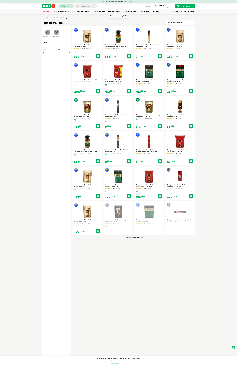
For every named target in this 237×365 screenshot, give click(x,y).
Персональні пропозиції (60, 11)
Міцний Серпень (83, 11)
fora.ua (44, 18)
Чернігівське (145, 11)
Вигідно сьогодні (99, 11)
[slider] (43, 52)
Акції (45, 11)
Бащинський (157, 11)
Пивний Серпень (114, 11)
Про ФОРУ (174, 11)
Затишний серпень (130, 11)
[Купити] (98, 56)
